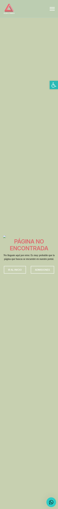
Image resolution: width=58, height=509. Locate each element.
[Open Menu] (52, 8)
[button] (54, 85)
